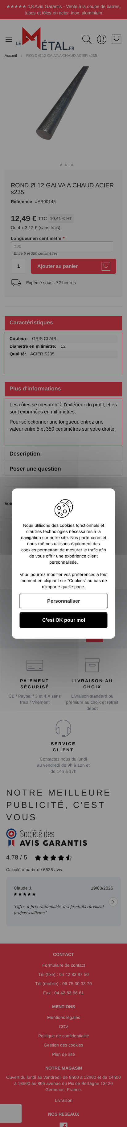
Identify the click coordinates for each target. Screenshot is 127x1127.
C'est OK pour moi (63, 620)
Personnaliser (63, 601)
